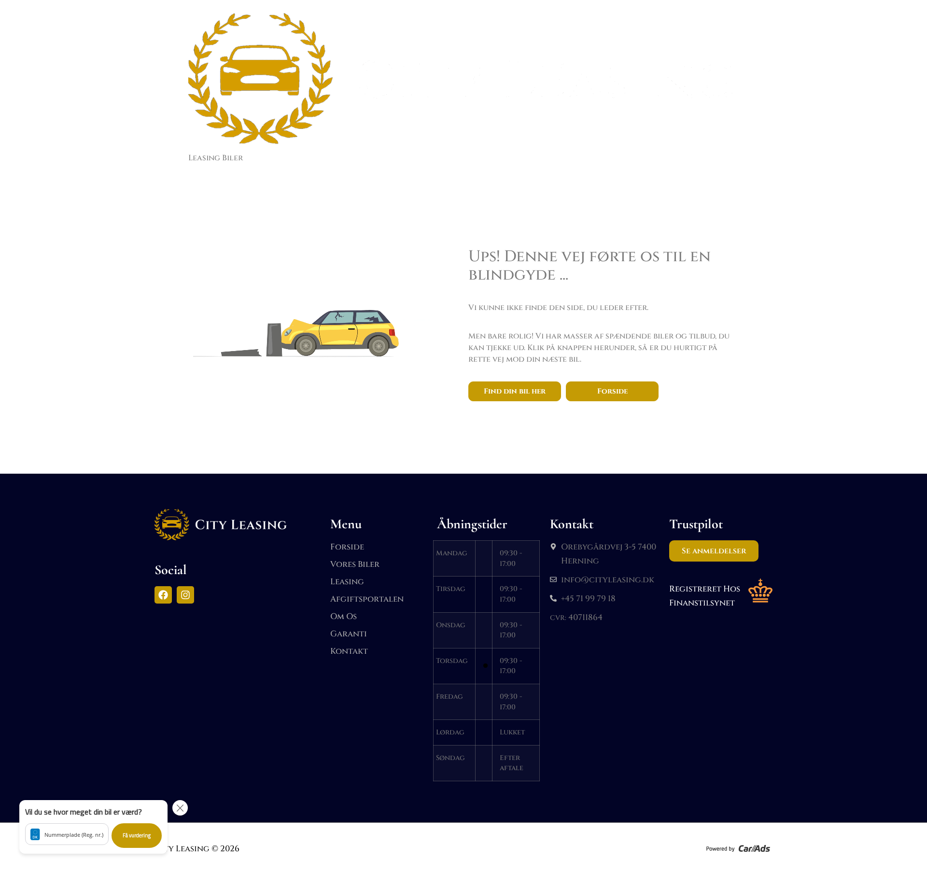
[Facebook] (163, 595)
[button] (93, 827)
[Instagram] (185, 595)
